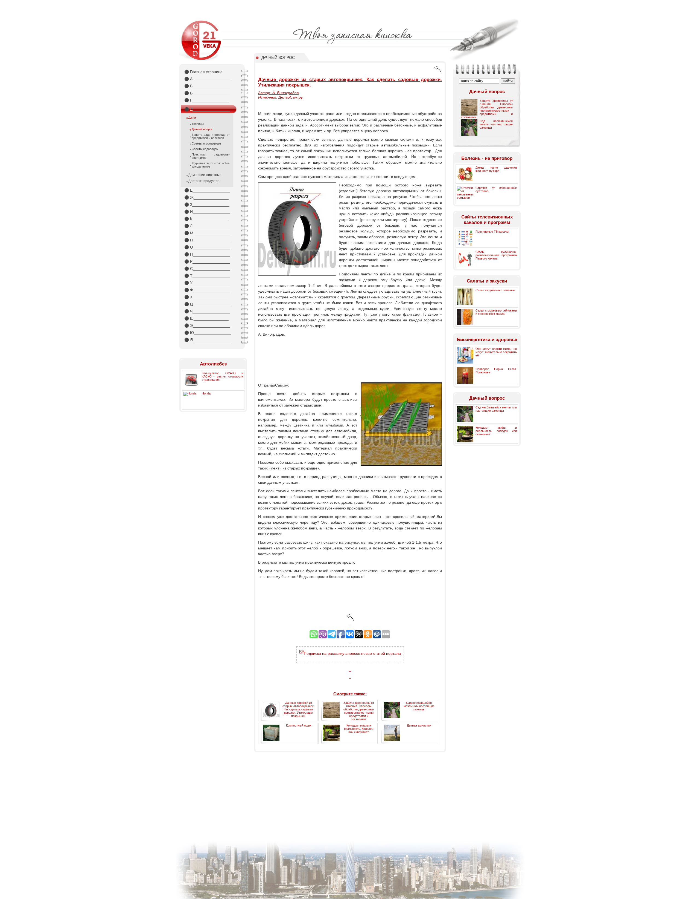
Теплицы (198, 123)
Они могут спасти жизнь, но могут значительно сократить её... (496, 352)
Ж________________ (206, 197)
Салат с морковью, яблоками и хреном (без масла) (496, 312)
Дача (192, 117)
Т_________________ (207, 275)
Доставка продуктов (203, 181)
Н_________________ (207, 240)
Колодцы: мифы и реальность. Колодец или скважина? (358, 729)
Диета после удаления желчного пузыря (496, 169)
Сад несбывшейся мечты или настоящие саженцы (419, 706)
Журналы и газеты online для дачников (211, 165)
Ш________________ (206, 318)
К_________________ (206, 219)
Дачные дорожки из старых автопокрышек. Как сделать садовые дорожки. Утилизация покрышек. (298, 709)
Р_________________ (207, 261)
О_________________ (207, 247)
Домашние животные (204, 175)
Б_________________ (207, 86)
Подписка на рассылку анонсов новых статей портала (352, 653)
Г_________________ (206, 100)
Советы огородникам (206, 143)
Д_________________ (207, 109)
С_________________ (207, 268)
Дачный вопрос (202, 129)
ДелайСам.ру (290, 97)
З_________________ (206, 204)
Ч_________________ (207, 311)
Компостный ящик (298, 725)
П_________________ (207, 254)
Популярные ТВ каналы (492, 231)
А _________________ (207, 79)
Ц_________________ (207, 304)
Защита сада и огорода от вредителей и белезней (211, 136)
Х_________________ (207, 297)
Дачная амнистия (419, 725)
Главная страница (203, 72)
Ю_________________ (207, 332)
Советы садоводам (205, 149)
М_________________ (207, 233)
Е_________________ (207, 190)
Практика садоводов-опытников (211, 156)
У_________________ (207, 283)
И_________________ (207, 211)
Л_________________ (207, 226)
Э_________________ (207, 325)
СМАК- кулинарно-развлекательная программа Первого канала (496, 255)
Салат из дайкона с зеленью (495, 290)
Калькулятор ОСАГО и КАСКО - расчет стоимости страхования (222, 376)
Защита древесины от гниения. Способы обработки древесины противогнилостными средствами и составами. (358, 711)
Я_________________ (207, 340)
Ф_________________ (207, 290)
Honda (206, 393)
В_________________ (207, 93)
